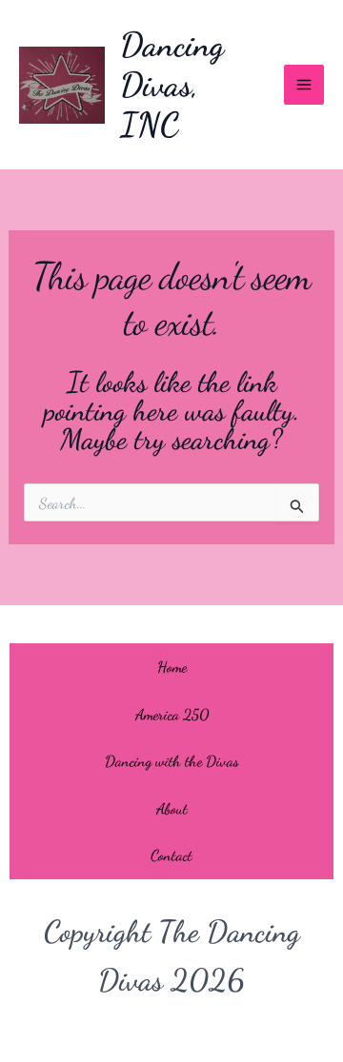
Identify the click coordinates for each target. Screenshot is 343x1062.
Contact (171, 855)
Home (172, 667)
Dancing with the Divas (172, 761)
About (172, 808)
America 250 (172, 714)
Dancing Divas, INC (172, 85)
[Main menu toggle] (304, 85)
